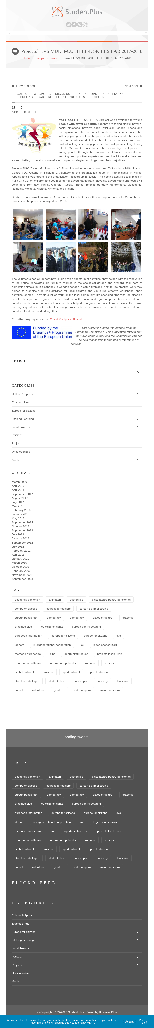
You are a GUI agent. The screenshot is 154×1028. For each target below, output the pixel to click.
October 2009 (20, 566)
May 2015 (18, 518)
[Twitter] (68, 24)
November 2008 (22, 574)
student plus (56, 681)
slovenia (48, 672)
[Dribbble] (85, 24)
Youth (15, 460)
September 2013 (22, 530)
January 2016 (20, 514)
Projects (96, 97)
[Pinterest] (80, 24)
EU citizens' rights (52, 626)
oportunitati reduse (76, 653)
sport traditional (98, 672)
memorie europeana (28, 653)
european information (28, 635)
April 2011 (18, 554)
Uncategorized (21, 451)
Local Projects (70, 97)
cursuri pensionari (26, 617)
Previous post (26, 86)
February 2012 (21, 550)
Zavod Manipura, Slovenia (66, 319)
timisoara (123, 681)
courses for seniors (58, 608)
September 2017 (22, 494)
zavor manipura (110, 690)
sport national (71, 672)
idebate (19, 644)
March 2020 (19, 481)
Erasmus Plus (68, 93)
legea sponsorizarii (105, 644)
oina (52, 653)
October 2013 (20, 526)
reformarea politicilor (28, 663)
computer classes (26, 608)
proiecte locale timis (109, 653)
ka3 (82, 644)
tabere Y (102, 681)
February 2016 (21, 510)
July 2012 (18, 546)
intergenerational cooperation (52, 644)
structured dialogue (27, 681)
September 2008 (22, 578)
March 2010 (19, 562)
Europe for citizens (47, 58)
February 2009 (21, 570)
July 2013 (18, 534)
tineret (19, 690)
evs (118, 635)
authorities (76, 599)
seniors (109, 663)
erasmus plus (23, 626)
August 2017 (20, 498)
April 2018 (18, 489)
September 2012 (22, 542)
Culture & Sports (34, 93)
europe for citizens (63, 635)
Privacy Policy (143, 1021)
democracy (54, 617)
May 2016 (18, 506)
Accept (129, 1021)
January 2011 (20, 558)
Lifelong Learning (35, 97)
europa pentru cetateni (86, 626)
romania (90, 663)
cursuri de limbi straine (94, 608)
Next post (131, 86)
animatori (55, 599)
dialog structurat (103, 617)
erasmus (127, 617)
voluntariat (38, 690)
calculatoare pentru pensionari (111, 599)
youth (57, 690)
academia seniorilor (27, 599)
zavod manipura (80, 690)
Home (26, 58)
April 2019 (18, 485)
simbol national (24, 672)
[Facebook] (74, 24)
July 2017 (18, 502)
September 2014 (22, 522)
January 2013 (20, 538)
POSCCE (17, 435)
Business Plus (108, 1012)
